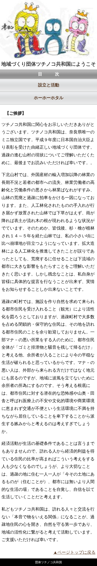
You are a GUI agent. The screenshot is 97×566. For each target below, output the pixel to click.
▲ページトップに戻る (74, 552)
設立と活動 (48, 85)
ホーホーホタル (48, 97)
